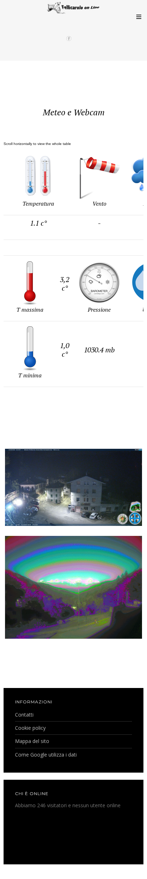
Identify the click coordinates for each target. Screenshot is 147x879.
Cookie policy (30, 727)
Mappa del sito (32, 741)
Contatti (24, 714)
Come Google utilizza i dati (46, 754)
